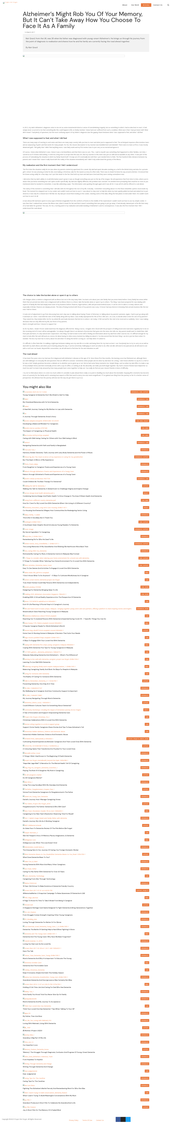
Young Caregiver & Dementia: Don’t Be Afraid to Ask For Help (46, 395)
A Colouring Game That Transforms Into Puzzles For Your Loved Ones (49, 749)
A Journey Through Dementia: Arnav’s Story (39, 417)
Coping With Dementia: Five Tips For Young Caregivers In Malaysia (48, 648)
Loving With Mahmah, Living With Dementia (39, 1023)
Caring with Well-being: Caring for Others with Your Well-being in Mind (50, 438)
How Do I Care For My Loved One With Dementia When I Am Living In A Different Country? (57, 503)
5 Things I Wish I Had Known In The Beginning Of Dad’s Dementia (47, 756)
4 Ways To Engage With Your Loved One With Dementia (44, 640)
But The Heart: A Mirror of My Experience (38, 460)
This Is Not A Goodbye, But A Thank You (38, 518)
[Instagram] (123, 1119)
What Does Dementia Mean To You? (36, 857)
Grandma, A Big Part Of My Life (34, 1038)
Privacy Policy (73, 1120)
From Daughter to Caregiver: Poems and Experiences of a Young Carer (49, 467)
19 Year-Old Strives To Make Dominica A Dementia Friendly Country (48, 886)
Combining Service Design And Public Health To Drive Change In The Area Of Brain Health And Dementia (62, 496)
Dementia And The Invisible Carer (35, 966)
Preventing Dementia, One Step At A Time (38, 684)
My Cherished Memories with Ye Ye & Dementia (40, 402)
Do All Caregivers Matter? (32, 778)
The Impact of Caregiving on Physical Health (40, 431)
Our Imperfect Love (30, 1045)
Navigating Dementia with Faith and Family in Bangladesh (44, 445)
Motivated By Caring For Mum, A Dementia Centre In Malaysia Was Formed (51, 554)
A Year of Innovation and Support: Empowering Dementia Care (46, 713)
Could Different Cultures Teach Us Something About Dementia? (47, 705)
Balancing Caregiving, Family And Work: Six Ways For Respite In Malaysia (50, 669)
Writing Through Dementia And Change (38, 1067)
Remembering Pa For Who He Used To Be (38, 539)
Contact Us (157, 5)
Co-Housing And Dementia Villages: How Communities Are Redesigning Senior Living (55, 510)
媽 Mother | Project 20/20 (32, 1031)
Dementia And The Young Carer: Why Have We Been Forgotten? (47, 937)
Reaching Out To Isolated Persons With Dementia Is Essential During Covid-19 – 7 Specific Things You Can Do (64, 619)
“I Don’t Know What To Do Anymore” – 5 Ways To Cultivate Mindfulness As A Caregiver (55, 575)
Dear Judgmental (29, 1074)
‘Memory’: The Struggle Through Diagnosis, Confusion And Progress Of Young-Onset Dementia (59, 1052)
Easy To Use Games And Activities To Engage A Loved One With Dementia (51, 568)
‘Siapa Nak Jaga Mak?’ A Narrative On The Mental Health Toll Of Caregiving (51, 763)
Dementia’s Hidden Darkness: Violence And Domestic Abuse (45, 734)
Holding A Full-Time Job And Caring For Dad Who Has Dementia (47, 987)
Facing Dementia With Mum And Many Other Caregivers (44, 864)
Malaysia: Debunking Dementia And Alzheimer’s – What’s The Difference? (50, 655)
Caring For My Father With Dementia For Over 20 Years (43, 872)
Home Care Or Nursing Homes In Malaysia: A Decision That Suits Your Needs (51, 633)
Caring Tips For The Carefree (34, 1081)
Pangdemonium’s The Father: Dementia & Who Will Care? (44, 807)
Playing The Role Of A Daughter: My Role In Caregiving (43, 770)
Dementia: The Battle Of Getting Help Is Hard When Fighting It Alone (49, 929)
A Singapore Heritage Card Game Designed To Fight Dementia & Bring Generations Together (58, 908)
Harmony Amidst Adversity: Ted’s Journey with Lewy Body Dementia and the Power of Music (58, 453)
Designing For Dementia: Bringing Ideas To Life (40, 590)
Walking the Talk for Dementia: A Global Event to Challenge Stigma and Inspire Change (55, 489)
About (124, 5)
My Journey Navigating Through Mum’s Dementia (41, 698)
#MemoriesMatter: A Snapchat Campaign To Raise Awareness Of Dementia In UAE (54, 893)
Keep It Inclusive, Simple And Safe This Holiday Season (43, 973)
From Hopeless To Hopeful (33, 1060)
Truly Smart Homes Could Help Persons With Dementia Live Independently (51, 583)
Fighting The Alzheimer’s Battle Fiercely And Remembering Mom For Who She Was (54, 1088)
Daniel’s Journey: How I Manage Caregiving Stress (41, 799)
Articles (146, 5)
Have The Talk (28, 951)
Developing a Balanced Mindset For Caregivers (40, 424)
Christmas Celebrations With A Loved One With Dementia (45, 720)
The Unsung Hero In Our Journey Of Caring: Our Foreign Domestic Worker (51, 850)
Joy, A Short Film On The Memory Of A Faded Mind (42, 1110)
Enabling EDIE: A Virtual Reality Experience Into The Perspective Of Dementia (52, 597)
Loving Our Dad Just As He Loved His (37, 944)
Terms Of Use (87, 1120)
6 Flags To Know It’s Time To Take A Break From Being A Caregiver (47, 901)
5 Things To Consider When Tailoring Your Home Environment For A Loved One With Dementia (58, 561)
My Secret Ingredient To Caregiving (36, 532)
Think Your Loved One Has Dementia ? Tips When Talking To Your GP (48, 1009)
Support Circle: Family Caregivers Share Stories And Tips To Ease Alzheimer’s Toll (53, 727)
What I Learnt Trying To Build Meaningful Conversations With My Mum (49, 1096)
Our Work (135, 5)
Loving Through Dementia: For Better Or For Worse (42, 922)
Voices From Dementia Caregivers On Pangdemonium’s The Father (48, 792)
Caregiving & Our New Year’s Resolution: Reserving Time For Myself (48, 814)
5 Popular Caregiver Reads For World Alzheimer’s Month (44, 626)
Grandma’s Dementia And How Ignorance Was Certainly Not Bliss (47, 980)
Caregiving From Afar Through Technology (39, 879)
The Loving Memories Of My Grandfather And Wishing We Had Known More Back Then (55, 547)
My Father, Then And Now (32, 1016)
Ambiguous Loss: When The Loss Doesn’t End (40, 843)
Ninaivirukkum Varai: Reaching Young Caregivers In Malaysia (45, 612)
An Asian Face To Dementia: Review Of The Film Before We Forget (47, 828)
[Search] (168, 5)
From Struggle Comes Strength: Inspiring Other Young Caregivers (48, 915)
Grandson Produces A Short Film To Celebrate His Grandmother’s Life (49, 1103)
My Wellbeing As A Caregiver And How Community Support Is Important (50, 691)
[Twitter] (128, 1119)
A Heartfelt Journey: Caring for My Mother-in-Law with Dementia (47, 409)
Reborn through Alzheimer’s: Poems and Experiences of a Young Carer (49, 474)
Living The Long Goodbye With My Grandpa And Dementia (45, 785)
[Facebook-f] (118, 1119)
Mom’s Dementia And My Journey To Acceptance (41, 1002)
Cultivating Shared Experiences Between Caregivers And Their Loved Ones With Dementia (57, 742)
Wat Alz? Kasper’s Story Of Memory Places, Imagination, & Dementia (48, 836)
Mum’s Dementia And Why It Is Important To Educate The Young (47, 958)
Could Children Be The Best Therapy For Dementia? (42, 482)
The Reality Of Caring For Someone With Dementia (42, 677)
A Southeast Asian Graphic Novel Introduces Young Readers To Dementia (51, 525)
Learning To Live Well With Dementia (36, 662)
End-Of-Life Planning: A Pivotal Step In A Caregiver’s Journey (46, 604)
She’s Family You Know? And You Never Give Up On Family (44, 994)
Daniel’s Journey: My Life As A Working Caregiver (41, 821)
